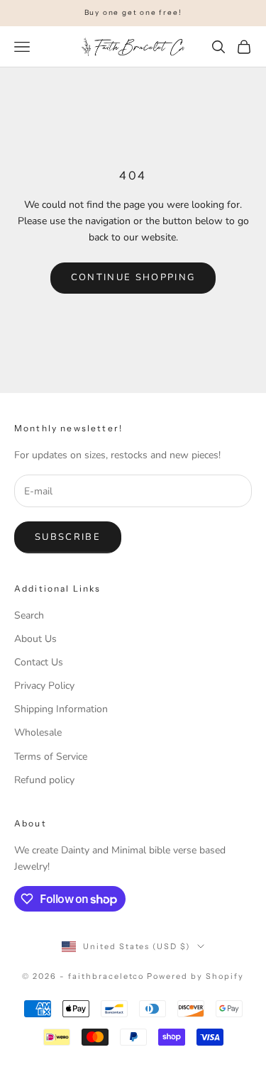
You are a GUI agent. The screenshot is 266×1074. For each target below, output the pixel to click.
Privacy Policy (44, 685)
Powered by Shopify (195, 976)
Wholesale (38, 732)
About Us (35, 639)
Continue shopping (133, 277)
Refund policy (44, 780)
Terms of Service (50, 756)
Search (29, 615)
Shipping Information (61, 709)
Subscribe (68, 537)
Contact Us (38, 662)
